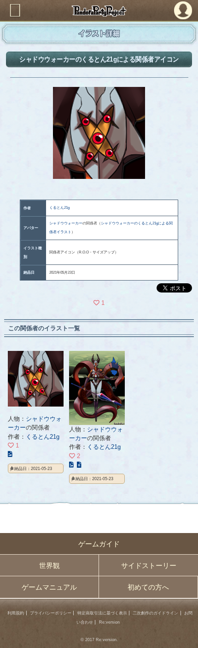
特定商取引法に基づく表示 (102, 613)
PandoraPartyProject (99, 11)
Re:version (109, 622)
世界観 (49, 565)
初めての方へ (148, 587)
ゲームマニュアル (49, 587)
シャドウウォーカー (65, 223)
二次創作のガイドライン (155, 613)
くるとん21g (59, 208)
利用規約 (15, 613)
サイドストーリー (148, 565)
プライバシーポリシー (50, 613)
